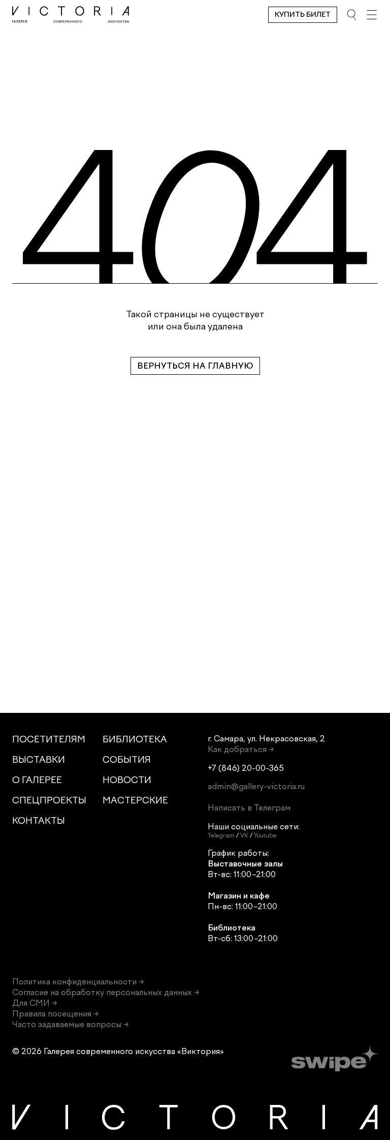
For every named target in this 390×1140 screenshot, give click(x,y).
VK (244, 835)
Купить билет (303, 14)
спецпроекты (49, 800)
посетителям (48, 739)
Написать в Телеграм (249, 808)
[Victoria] (70, 14)
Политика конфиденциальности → (78, 981)
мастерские (135, 800)
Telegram (221, 835)
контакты (38, 820)
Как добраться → (241, 749)
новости (127, 780)
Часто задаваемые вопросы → (70, 1024)
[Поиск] (351, 15)
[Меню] (372, 15)
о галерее (37, 780)
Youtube (265, 835)
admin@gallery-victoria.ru (256, 786)
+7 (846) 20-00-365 (246, 768)
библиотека (135, 739)
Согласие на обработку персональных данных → (105, 992)
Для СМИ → (34, 1003)
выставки (38, 759)
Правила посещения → (55, 1013)
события (127, 759)
